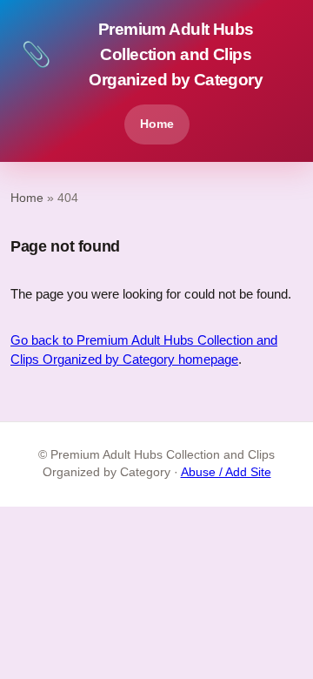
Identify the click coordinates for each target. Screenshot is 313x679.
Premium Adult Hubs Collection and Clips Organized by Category (142, 54)
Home (157, 124)
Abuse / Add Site (226, 472)
